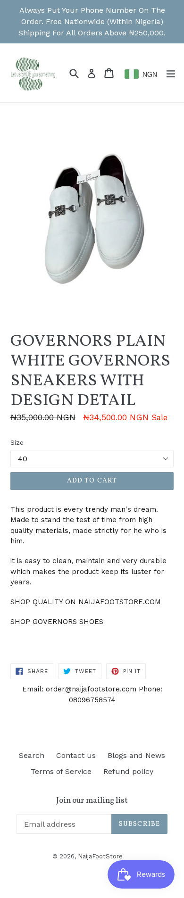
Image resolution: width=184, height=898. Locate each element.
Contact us (76, 755)
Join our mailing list (92, 801)
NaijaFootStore (100, 856)
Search (31, 755)
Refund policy (128, 771)
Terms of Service (61, 771)
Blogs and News (136, 755)
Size (17, 442)
